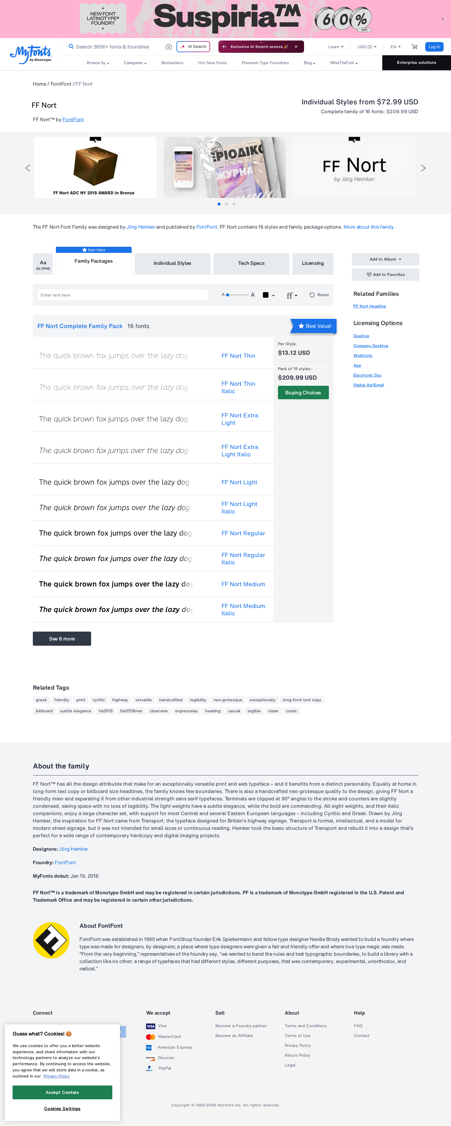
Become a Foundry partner (241, 1025)
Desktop (361, 336)
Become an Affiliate (234, 1035)
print (80, 700)
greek (41, 700)
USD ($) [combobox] (365, 47)
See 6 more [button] (62, 638)
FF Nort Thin (238, 355)
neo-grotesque (228, 700)
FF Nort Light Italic (239, 508)
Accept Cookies (62, 1092)
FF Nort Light (239, 482)
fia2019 (106, 711)
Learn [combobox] (333, 47)
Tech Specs (251, 263)
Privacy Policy (298, 1045)
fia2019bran (131, 711)
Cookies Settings (62, 1108)
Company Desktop (370, 346)
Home (39, 83)
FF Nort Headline (369, 306)
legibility (198, 700)
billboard (44, 711)
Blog (308, 62)
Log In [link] (434, 46)
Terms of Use (297, 1035)
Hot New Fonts (212, 63)
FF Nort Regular (243, 533)
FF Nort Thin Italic (238, 387)
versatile (143, 700)
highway (120, 700)
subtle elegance (75, 711)
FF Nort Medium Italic (243, 609)
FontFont (61, 83)
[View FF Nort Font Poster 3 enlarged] (354, 167)
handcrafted (171, 700)
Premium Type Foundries (265, 63)
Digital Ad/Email (368, 385)
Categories (133, 62)
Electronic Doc (367, 375)
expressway (186, 711)
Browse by (96, 62)
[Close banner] (296, 47)
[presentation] (27, 168)
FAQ (358, 1025)
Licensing (313, 263)
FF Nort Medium (243, 584)
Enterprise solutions (416, 62)
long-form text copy (302, 700)
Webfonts (362, 355)
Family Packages (94, 261)
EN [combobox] (393, 47)
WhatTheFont (342, 62)
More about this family (369, 226)
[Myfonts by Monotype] (31, 54)
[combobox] (137, 46)
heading (213, 711)
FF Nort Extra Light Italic (240, 451)
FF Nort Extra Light (240, 419)
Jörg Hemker (140, 226)
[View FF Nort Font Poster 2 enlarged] (225, 167)
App (357, 365)
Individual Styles (173, 263)
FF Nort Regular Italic (243, 559)
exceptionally (263, 700)
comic (291, 711)
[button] (443, 19)
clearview (159, 711)
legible (254, 711)
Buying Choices (303, 392)
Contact (361, 1035)
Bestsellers (172, 63)
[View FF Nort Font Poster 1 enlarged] (95, 167)
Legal (290, 1065)
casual (234, 711)
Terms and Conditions (306, 1025)
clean (273, 711)
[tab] (219, 204)
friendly (61, 700)
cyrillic (99, 700)
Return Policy (297, 1055)
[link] (70, 47)
